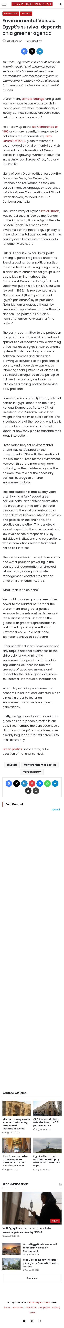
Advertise (17, 1307)
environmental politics (41, 765)
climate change (32, 99)
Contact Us (30, 1307)
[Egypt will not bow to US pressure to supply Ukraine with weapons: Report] (47, 1145)
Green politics (12, 749)
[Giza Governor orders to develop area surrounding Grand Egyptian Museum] (16, 1145)
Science (26, 13)
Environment (11, 13)
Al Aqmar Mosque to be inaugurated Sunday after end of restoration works (16, 1124)
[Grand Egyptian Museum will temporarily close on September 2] (11, 1249)
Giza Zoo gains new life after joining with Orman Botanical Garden (40, 1263)
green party (33, 772)
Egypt (13, 765)
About (7, 1307)
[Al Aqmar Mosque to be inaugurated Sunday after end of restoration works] (16, 1108)
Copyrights (44, 1307)
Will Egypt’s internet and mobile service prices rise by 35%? (26, 1230)
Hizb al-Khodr (49, 211)
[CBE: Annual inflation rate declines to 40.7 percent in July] (47, 1108)
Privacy (56, 1307)
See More (32, 1278)
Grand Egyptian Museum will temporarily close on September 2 (40, 1248)
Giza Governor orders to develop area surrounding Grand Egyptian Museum (15, 1161)
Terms (32, 1312)
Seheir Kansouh (14, 41)
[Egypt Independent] (32, 4)
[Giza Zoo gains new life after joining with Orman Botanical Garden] (11, 1264)
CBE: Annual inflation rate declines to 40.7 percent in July (45, 1122)
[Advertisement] (32, 951)
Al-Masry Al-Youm (39, 1302)
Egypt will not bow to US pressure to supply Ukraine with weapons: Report (47, 1161)
